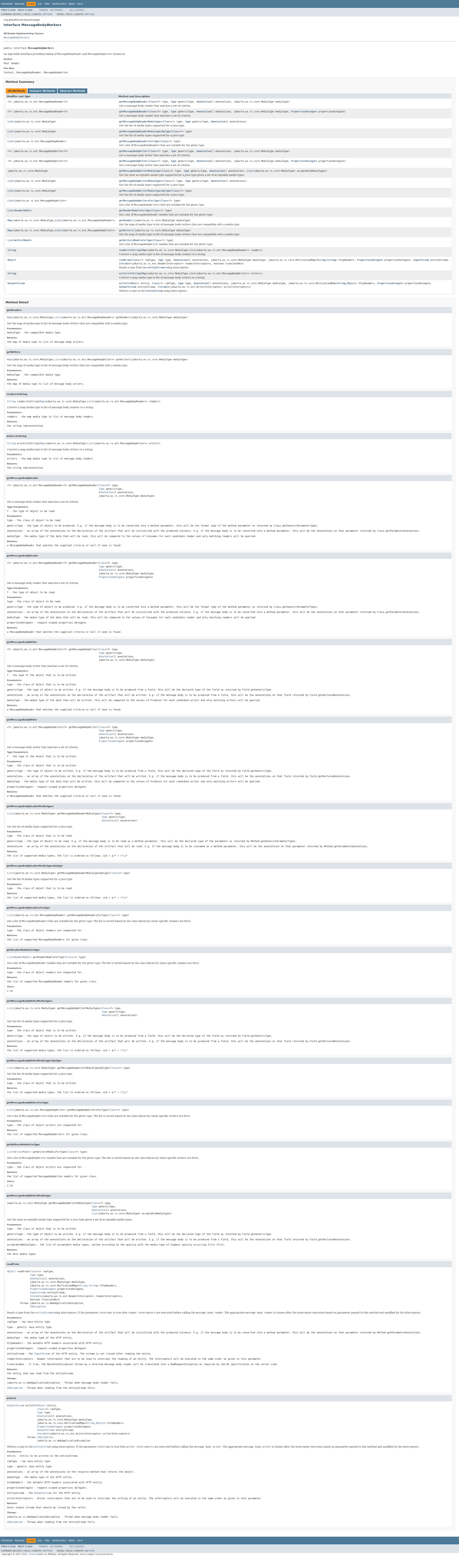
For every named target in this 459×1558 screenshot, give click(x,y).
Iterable (125, 263)
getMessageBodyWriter (133, 151)
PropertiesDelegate (304, 111)
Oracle (32, 1554)
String (12, 250)
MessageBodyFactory (16, 37)
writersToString (130, 273)
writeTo (124, 283)
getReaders (126, 220)
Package (20, 4)
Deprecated (59, 4)
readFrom (125, 260)
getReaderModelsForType (135, 210)
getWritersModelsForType (135, 240)
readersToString (130, 250)
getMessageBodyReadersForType (139, 141)
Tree (47, 4)
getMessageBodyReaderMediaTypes (140, 121)
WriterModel (22, 240)
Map (10, 220)
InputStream (421, 260)
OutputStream (16, 283)
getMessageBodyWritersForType (139, 200)
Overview (7, 4)
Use (40, 4)
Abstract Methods (72, 90)
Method (47, 14)
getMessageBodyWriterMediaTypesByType (145, 190)
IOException (38, 1306)
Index (71, 4)
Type (173, 101)
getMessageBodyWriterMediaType (140, 170)
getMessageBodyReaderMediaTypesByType (145, 131)
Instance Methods (42, 90)
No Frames (56, 10)
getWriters (126, 230)
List (10, 121)
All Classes (77, 10)
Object (12, 260)
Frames (43, 10)
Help (80, 4)
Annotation (204, 101)
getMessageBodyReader (133, 101)
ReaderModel (22, 210)
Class (152, 101)
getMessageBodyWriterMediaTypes (140, 180)
